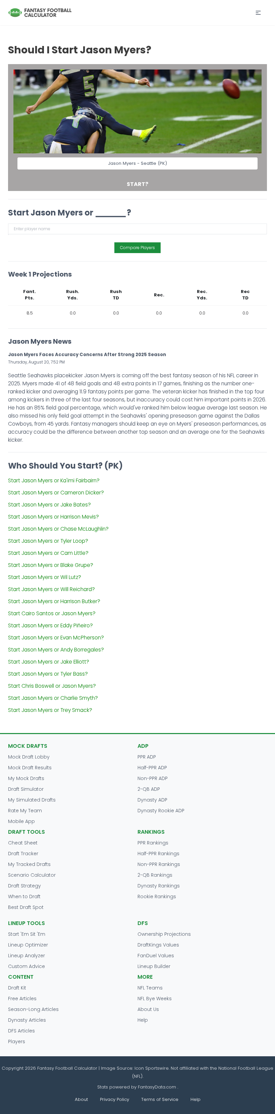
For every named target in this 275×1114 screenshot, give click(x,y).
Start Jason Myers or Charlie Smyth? (53, 697)
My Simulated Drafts (32, 799)
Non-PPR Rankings (159, 864)
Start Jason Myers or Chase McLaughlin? (58, 528)
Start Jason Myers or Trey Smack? (50, 710)
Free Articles (22, 998)
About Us (148, 1009)
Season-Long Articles (33, 1009)
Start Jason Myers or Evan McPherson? (56, 637)
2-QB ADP (149, 789)
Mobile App (21, 821)
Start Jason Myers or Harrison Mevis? (53, 516)
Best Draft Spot (26, 907)
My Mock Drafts (26, 778)
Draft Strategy (24, 885)
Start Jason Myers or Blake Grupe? (50, 565)
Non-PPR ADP (153, 778)
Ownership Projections (164, 934)
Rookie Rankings (157, 896)
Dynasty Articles (27, 1020)
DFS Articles (21, 1030)
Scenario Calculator (32, 875)
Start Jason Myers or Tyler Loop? (48, 540)
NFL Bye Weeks (155, 998)
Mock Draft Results (30, 767)
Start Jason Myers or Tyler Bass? (48, 673)
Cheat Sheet (23, 842)
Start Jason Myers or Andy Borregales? (56, 649)
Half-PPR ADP (152, 767)
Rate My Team (25, 810)
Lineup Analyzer (26, 955)
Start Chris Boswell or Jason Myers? (52, 685)
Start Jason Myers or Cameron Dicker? (56, 492)
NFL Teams (150, 987)
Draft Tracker (23, 853)
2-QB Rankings (155, 875)
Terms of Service (159, 1099)
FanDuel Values (156, 955)
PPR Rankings (153, 842)
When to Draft (24, 896)
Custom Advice (26, 966)
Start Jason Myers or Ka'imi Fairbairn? (54, 480)
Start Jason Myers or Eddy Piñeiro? (50, 625)
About (81, 1099)
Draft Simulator (26, 789)
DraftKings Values (158, 944)
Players (16, 1041)
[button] (258, 12)
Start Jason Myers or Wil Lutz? (44, 577)
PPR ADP (147, 757)
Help (143, 1020)
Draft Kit (17, 987)
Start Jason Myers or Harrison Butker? (54, 601)
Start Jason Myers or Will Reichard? (51, 589)
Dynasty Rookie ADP (161, 810)
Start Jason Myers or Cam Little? (48, 552)
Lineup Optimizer (28, 944)
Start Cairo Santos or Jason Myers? (52, 613)
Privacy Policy (114, 1099)
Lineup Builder (154, 966)
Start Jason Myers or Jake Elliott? (48, 661)
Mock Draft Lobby (29, 757)
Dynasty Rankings (159, 885)
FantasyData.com (157, 1087)
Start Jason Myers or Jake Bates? (49, 504)
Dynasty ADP (152, 799)
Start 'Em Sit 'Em (26, 934)
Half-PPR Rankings (158, 853)
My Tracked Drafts (29, 864)
